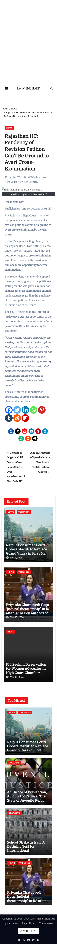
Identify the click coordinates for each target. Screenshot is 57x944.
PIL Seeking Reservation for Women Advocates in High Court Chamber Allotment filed (26, 670)
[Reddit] (17, 418)
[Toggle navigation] (6, 88)
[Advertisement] (28, 54)
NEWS (9, 127)
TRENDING (23, 512)
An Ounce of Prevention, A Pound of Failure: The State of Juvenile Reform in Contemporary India (27, 798)
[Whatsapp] (33, 410)
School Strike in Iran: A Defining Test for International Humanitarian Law (26, 848)
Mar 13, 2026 (17, 617)
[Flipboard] (25, 418)
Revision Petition (28, 181)
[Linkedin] (25, 410)
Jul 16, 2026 (16, 557)
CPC (31, 177)
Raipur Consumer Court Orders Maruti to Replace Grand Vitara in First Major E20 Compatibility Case (28, 551)
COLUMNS (14, 762)
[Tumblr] (9, 418)
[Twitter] (17, 410)
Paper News (28, 923)
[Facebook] (9, 410)
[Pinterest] (42, 410)
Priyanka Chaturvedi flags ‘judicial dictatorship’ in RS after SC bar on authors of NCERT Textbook (28, 610)
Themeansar (46, 923)
